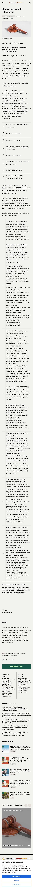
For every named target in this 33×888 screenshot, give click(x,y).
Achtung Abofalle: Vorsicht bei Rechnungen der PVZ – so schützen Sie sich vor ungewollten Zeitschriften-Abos (16, 721)
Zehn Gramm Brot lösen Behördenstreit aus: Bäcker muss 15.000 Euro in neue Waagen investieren (16, 715)
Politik (12, 797)
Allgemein (13, 751)
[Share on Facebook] (3, 659)
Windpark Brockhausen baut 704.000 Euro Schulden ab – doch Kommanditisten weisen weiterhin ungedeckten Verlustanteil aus (20, 759)
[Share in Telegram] (9, 659)
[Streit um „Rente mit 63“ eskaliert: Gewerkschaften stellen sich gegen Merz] (5, 795)
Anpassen (16, 880)
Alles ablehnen (16, 884)
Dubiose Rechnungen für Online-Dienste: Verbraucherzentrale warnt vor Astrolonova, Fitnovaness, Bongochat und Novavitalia (15, 733)
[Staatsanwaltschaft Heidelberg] (16, 828)
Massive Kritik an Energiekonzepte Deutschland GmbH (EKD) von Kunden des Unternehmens (15, 709)
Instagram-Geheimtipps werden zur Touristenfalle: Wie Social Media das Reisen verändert (20, 771)
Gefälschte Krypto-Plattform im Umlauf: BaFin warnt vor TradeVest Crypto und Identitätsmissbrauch (15, 727)
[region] (16, 874)
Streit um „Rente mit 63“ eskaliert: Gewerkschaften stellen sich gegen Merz (20, 794)
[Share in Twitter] (6, 659)
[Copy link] (12, 659)
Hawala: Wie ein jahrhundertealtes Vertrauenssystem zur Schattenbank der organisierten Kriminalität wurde (20, 747)
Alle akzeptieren (16, 876)
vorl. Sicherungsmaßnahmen (8, 16)
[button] (2, 3)
